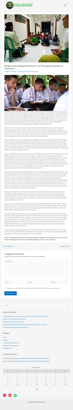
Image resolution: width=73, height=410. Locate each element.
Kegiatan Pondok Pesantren (11, 345)
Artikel (5, 337)
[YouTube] (10, 395)
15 (7, 381)
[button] (65, 5)
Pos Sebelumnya (7, 246)
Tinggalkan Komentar (10, 71)
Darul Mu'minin (7, 358)
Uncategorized (22, 71)
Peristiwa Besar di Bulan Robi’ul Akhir (13, 322)
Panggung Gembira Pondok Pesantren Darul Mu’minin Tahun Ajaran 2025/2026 (25, 316)
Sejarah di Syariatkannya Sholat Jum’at (14, 319)
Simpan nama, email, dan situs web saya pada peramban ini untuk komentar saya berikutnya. (33, 288)
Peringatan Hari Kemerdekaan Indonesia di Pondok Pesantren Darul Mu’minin (25, 324)
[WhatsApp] (15, 395)
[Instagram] (4, 395)
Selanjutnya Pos (65, 246)
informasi (5, 340)
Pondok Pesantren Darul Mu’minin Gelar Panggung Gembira (32, 358)
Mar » (37, 389)
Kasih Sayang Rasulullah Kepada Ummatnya (15, 327)
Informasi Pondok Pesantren (11, 343)
